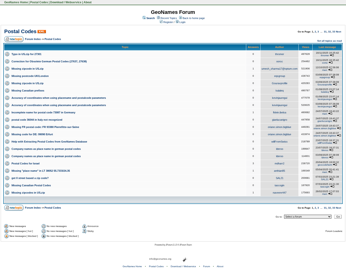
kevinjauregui (279, 97)
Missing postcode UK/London (30, 76)
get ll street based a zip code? (30, 178)
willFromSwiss (279, 141)
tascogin (279, 185)
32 (329, 31)
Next (338, 31)
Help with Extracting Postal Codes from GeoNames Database (49, 141)
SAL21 (279, 178)
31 (325, 31)
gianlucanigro (279, 119)
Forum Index (33, 39)
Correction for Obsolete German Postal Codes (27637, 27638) (49, 61)
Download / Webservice (65, 2)
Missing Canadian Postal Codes (31, 185)
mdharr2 (279, 163)
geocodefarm (325, 164)
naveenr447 (279, 192)
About (88, 2)
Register (168, 22)
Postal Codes (39, 2)
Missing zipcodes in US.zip (28, 192)
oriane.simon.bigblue (279, 127)
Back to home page (194, 18)
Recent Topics (169, 18)
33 (333, 31)
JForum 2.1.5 (172, 244)
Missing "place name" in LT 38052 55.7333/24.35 (41, 170)
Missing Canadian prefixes (28, 90)
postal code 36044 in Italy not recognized (37, 119)
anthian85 (279, 170)
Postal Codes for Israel (26, 163)
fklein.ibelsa (279, 112)
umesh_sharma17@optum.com (280, 68)
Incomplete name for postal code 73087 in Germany (43, 112)
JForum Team (186, 244)
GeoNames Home (16, 2)
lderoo (279, 148)
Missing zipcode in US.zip (28, 68)
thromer (279, 54)
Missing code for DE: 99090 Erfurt (32, 134)
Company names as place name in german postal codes (46, 148)
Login (182, 22)
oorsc (279, 61)
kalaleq (280, 90)
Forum (206, 266)
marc (324, 70)
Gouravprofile (279, 83)
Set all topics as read (329, 41)
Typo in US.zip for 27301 (26, 54)
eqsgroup (279, 76)
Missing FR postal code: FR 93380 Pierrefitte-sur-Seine (45, 127)
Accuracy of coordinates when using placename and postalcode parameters (59, 97)
